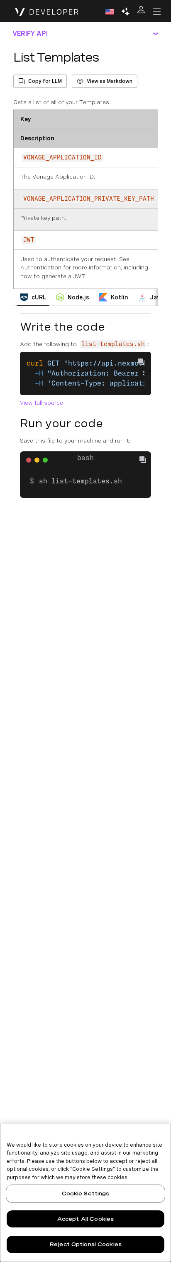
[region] (85, 1193)
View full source (41, 402)
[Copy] (146, 460)
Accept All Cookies (85, 1219)
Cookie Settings (86, 1193)
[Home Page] (46, 11)
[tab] (33, 297)
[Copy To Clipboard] (141, 361)
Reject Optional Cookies (85, 1244)
